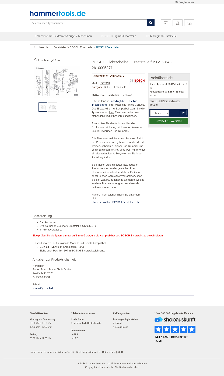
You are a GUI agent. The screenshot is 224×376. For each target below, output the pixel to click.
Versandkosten (139, 363)
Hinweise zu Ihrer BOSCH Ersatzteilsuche (116, 202)
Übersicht (41, 47)
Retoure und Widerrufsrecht (59, 352)
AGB (120, 352)
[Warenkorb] (190, 23)
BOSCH (105, 83)
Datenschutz (108, 352)
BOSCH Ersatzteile (81, 47)
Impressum (36, 352)
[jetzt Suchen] (150, 23)
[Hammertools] (60, 13)
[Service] (167, 23)
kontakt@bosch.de (43, 288)
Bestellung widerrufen (88, 352)
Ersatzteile (60, 47)
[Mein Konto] (178, 23)
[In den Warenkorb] (183, 112)
